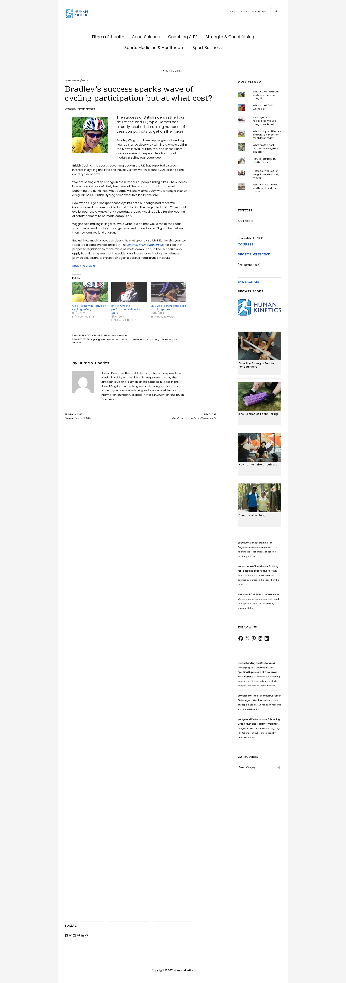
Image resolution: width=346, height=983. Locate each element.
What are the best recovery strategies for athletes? (266, 148)
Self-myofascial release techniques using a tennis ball (264, 121)
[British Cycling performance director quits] (129, 293)
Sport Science (146, 37)
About (233, 11)
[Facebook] (241, 638)
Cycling (95, 339)
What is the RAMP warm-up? (263, 107)
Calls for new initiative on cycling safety (89, 307)
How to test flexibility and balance (264, 160)
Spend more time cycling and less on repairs (194, 416)
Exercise (106, 339)
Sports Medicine (254, 254)
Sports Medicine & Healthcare (154, 47)
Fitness (116, 339)
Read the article (83, 266)
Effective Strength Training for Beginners (257, 365)
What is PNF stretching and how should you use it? (265, 188)
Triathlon (77, 342)
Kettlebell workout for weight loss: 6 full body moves (266, 174)
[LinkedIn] (267, 638)
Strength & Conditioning (229, 37)
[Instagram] (260, 638)
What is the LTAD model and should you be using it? (266, 95)
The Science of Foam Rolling (258, 414)
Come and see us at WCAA (78, 416)
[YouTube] (86, 935)
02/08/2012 (83, 80)
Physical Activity (142, 339)
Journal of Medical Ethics (145, 245)
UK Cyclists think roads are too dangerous (168, 307)
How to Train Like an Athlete (258, 464)
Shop (244, 11)
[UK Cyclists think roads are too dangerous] (168, 293)
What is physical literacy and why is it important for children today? (267, 134)
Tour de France (168, 339)
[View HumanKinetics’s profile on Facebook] (66, 935)
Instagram (248, 282)
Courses (246, 245)
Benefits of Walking (252, 515)
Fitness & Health (108, 37)
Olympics (126, 339)
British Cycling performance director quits (126, 309)
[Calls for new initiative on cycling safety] (90, 293)
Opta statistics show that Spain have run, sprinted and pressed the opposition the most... (258, 575)
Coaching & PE (183, 37)
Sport (155, 339)
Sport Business (207, 47)
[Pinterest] (254, 638)
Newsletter (259, 11)
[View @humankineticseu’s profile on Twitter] (70, 935)
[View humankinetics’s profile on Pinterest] (78, 935)
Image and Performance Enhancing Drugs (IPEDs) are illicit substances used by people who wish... (259, 728)
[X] (247, 638)
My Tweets (245, 221)
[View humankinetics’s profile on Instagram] (74, 935)
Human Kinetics (86, 108)
